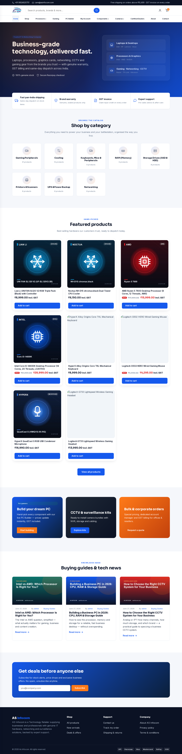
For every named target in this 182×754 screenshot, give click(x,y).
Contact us (108, 722)
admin (36, 609)
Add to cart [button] (23, 305)
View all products (91, 472)
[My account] (160, 10)
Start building (27, 530)
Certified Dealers (137, 19)
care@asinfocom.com (44, 2)
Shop (27, 19)
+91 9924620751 (22, 2)
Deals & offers (74, 732)
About (153, 19)
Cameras (119, 19)
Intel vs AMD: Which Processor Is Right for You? (36, 614)
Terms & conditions (149, 732)
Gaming (56, 19)
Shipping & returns (112, 732)
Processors (41, 19)
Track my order (111, 727)
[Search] (97, 10)
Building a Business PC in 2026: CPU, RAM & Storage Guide (88, 614)
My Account (85, 19)
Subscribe (80, 688)
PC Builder (70, 19)
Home (15, 19)
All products (73, 722)
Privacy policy (147, 727)
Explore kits (80, 530)
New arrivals (73, 727)
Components (103, 19)
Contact (165, 19)
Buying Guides (49, 609)
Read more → (22, 632)
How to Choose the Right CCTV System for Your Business (143, 614)
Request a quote (136, 530)
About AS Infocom (149, 722)
